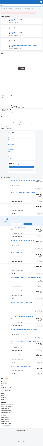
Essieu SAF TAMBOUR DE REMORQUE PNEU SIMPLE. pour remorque (23, 45)
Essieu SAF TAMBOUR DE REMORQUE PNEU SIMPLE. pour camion (25, 180)
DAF (9, 139)
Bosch (9, 137)
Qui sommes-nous (4, 383)
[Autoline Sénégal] (7, 2)
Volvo (9, 156)
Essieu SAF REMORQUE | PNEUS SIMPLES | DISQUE (22, 302)
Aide (2, 385)
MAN (9, 146)
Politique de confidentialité (6, 406)
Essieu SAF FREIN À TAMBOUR (15, 19)
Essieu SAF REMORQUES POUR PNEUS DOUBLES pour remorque (25, 316)
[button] (41, 2)
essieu (11, 99)
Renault (9, 151)
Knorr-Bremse (11, 144)
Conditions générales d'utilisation (7, 404)
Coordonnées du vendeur (6, 387)
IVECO (9, 142)
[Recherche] (41, 5)
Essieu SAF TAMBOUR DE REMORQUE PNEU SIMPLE (22, 240)
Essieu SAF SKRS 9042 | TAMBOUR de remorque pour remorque (24, 205)
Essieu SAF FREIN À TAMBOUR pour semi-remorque (19, 25)
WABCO (9, 158)
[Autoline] (4, 8)
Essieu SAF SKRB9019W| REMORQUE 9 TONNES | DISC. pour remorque (26, 341)
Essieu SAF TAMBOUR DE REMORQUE (19, 252)
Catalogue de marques (5, 412)
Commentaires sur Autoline (6, 410)
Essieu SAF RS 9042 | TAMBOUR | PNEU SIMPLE (21, 366)
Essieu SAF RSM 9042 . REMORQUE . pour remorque (22, 227)
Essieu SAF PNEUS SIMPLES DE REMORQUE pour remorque (24, 329)
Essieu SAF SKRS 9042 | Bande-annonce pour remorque (23, 192)
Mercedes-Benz (11, 149)
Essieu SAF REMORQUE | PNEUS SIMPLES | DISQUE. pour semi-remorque (26, 289)
